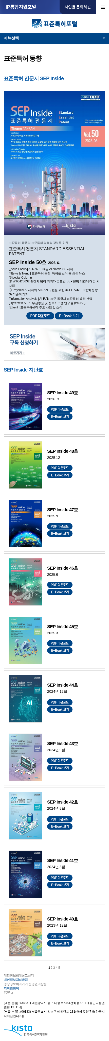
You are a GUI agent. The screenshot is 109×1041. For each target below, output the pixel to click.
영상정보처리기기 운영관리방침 (25, 984)
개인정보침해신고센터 (19, 975)
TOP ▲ (8, 992)
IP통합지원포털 (21, 7)
